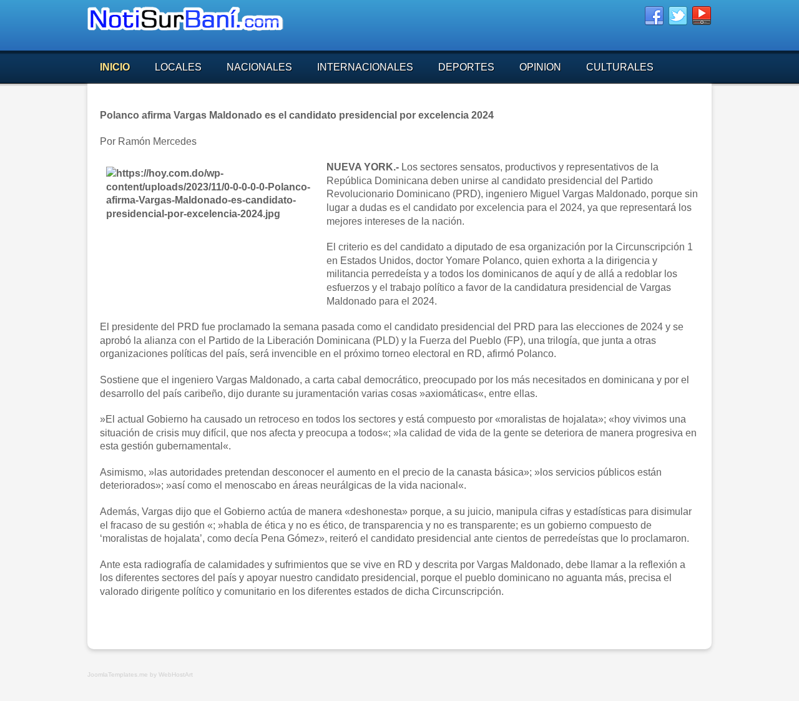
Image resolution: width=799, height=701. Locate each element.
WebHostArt (176, 674)
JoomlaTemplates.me (117, 674)
